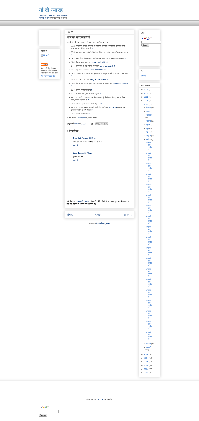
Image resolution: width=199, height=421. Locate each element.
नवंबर (148, 111)
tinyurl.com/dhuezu (97, 70)
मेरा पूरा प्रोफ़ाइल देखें (48, 76)
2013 (146, 93)
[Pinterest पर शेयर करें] (107, 123)
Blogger (100, 399)
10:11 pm (92, 138)
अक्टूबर (148, 115)
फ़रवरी (148, 344)
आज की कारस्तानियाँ (149, 146)
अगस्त (148, 121)
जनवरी (148, 347)
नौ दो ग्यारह (51, 10)
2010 (146, 100)
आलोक (46, 64)
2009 (146, 104)
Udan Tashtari (79, 153)
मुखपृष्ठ (143, 76)
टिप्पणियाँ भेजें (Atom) (103, 223)
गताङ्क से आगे (44, 18)
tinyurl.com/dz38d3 (120, 84)
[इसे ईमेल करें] (96, 123)
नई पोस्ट (70, 215)
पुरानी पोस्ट (128, 215)
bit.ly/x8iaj (113, 107)
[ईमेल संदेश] (92, 124)
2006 (146, 362)
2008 (146, 354)
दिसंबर (148, 107)
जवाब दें (75, 145)
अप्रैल (148, 136)
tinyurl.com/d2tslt (106, 66)
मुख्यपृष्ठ (98, 215)
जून (147, 128)
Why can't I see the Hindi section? (53, 16)
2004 (146, 369)
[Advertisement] (88, 21)
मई (147, 132)
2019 (146, 89)
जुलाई (148, 124)
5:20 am (88, 153)
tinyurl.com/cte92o (99, 62)
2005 (146, 365)
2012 (146, 97)
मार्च (147, 139)
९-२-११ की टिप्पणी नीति (83, 201)
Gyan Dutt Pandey (80, 138)
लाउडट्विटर (82, 118)
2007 (146, 358)
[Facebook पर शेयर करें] (104, 123)
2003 (146, 373)
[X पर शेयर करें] (102, 123)
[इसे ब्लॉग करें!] (99, 123)
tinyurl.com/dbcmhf (98, 80)
